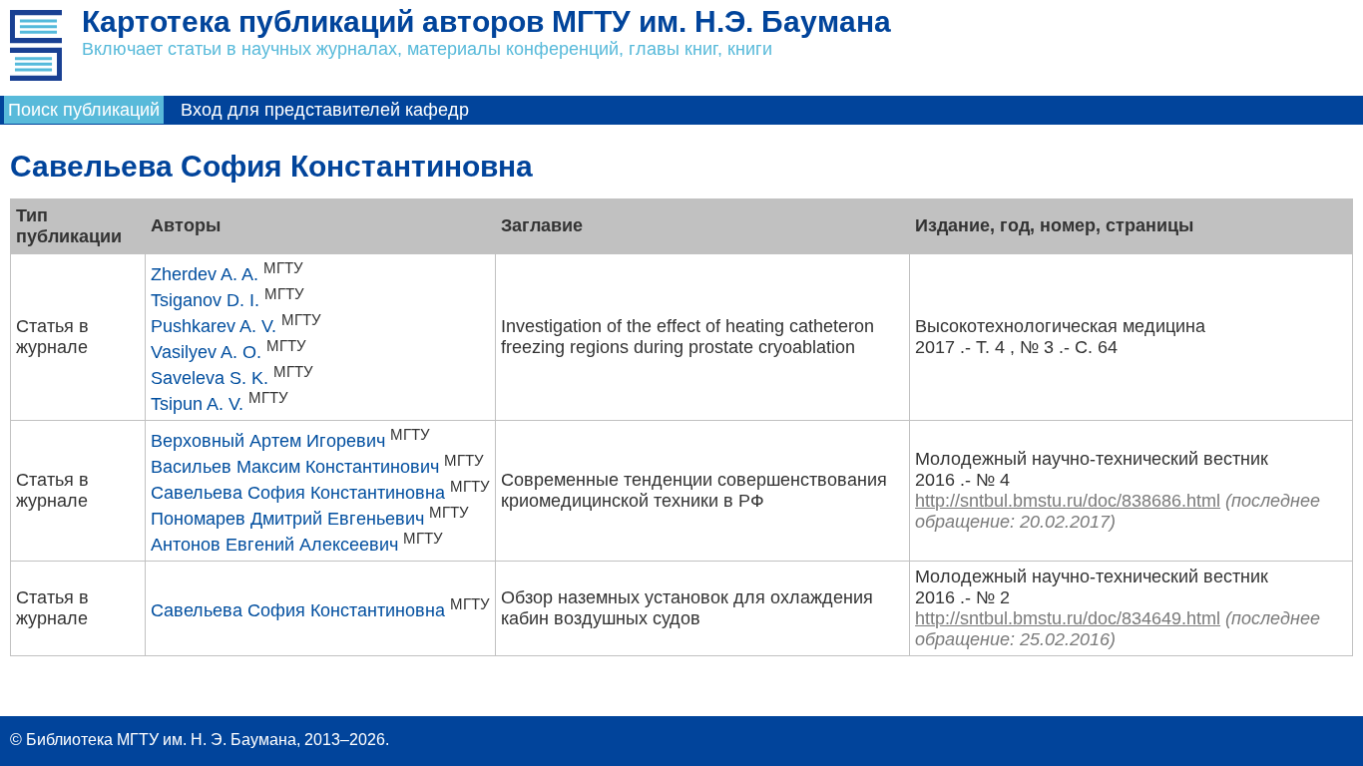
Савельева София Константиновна (298, 493)
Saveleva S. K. (209, 378)
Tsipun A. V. (197, 404)
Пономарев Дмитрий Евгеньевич (287, 519)
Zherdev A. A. (204, 274)
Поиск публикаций (84, 110)
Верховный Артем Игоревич (268, 441)
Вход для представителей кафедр (325, 110)
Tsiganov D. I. (205, 300)
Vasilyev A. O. (206, 352)
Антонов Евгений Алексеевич (274, 545)
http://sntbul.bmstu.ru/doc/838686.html (1067, 501)
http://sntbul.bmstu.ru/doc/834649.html (1067, 618)
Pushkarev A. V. (213, 326)
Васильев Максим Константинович (295, 467)
